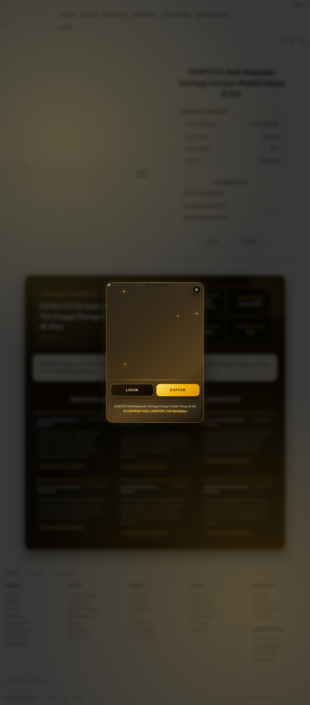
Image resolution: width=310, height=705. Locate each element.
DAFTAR (178, 390)
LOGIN (132, 390)
